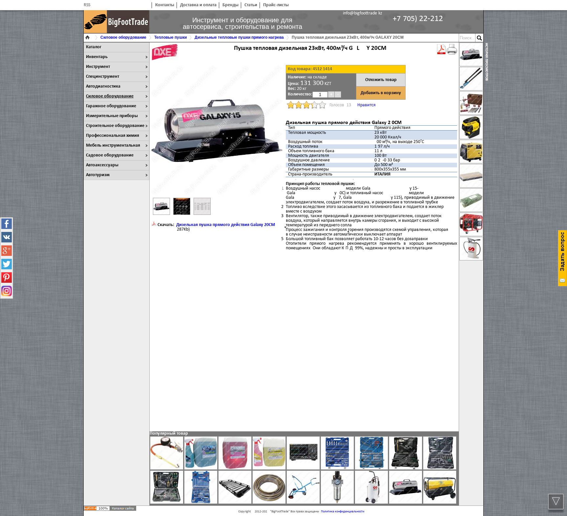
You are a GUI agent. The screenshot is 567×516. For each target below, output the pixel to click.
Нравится (366, 105)
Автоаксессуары (102, 165)
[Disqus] (304, 340)
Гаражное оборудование (111, 106)
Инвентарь (97, 56)
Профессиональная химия (112, 135)
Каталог (93, 47)
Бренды (230, 5)
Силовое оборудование (110, 96)
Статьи (250, 5)
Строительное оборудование (115, 125)
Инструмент (98, 66)
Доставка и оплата (198, 5)
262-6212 (418, 18)
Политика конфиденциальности (342, 511)
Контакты (164, 5)
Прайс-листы (276, 5)
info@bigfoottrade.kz (362, 13)
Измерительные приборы (112, 116)
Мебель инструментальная (113, 145)
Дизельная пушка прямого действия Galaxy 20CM (225, 224)
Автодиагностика (103, 86)
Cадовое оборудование (110, 155)
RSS (87, 5)
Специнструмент (102, 76)
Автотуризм (98, 175)
